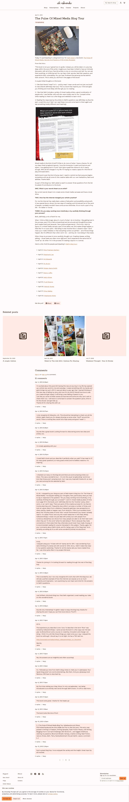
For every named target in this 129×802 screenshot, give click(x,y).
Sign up (122, 778)
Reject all (16, 799)
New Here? (6, 777)
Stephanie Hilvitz (50, 296)
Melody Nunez (49, 286)
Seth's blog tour (71, 244)
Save (58, 303)
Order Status (7, 784)
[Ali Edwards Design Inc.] (64, 2)
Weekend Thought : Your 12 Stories (99, 361)
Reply (44, 406)
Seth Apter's (71, 58)
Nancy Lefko (48, 273)
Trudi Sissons (48, 282)
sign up (44, 374)
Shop (45, 8)
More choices (27, 799)
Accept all (6, 799)
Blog (62, 8)
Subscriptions (54, 8)
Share (50, 303)
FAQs (4, 780)
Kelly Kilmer (48, 277)
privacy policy (52, 794)
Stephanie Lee (49, 254)
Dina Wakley (48, 291)
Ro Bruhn (47, 264)
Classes (68, 8)
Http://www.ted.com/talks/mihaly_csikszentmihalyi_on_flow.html (58, 639)
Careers (20, 780)
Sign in (37, 374)
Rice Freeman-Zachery (51, 250)
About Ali (20, 777)
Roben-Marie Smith (50, 268)
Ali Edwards (48, 259)
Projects (76, 8)
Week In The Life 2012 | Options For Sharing (61, 361)
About (83, 8)
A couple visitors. (9, 361)
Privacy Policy (119, 780)
